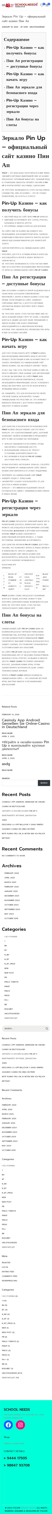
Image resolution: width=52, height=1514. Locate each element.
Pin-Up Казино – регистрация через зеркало (22, 106)
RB (5, 1004)
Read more (7, 733)
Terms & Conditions (14, 1443)
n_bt (6, 959)
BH (5, 945)
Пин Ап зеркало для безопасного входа (24, 90)
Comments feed (9, 1276)
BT (5, 950)
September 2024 (12, 909)
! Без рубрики (10, 936)
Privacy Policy (28, 1508)
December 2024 (11, 896)
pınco (7, 991)
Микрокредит (11, 1018)
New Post (9, 973)
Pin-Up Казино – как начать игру (25, 76)
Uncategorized (37, 27)
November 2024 (12, 900)
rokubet (8, 1009)
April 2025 (9, 877)
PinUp (7, 986)
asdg (6, 764)
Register (6, 1262)
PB (5, 977)
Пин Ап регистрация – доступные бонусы (24, 63)
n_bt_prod (9, 964)
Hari (25, 27)
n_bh (6, 954)
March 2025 (10, 882)
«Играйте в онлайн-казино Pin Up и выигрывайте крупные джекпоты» (25, 745)
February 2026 (11, 873)
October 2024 (11, 905)
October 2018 (11, 918)
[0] (41, 5)
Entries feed (8, 1271)
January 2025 (11, 891)
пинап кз (21, 487)
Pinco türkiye (11, 982)
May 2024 (9, 914)
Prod (6, 995)
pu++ (6, 1000)
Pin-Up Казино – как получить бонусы (25, 50)
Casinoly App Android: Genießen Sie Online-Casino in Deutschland (26, 723)
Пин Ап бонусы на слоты (22, 122)
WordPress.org (9, 1280)
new (6, 968)
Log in (5, 1267)
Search (6, 778)
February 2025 (11, 886)
